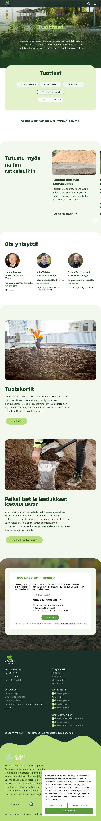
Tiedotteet (57, 683)
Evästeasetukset (55, 805)
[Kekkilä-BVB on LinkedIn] (31, 804)
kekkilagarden (62, 693)
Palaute (56, 672)
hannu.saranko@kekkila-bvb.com (20, 283)
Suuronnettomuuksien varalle (57, 732)
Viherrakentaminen (15, 696)
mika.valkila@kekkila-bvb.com (50, 280)
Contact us (16, 804)
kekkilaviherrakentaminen (69, 718)
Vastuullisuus (12, 814)
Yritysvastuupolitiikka (32, 814)
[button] (89, 3)
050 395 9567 (74, 283)
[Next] (95, 220)
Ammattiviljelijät (14, 700)
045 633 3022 (11, 286)
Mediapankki (58, 680)
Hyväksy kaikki (69, 811)
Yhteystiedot (58, 676)
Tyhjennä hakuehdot (52, 92)
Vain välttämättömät (79, 805)
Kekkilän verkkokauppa (17, 704)
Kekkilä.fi (13, 3)
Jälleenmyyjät (12, 693)
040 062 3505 (43, 283)
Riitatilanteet (33, 732)
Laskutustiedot (13, 680)
